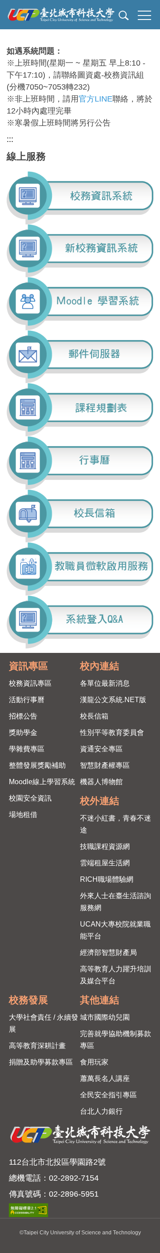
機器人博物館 (101, 782)
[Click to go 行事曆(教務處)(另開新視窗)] (80, 463)
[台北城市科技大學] (79, 15)
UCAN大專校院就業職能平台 (115, 930)
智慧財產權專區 (105, 765)
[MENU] (144, 15)
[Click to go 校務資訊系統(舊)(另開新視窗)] (80, 197)
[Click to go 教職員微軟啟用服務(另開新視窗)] (80, 569)
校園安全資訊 (30, 798)
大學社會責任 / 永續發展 (43, 1023)
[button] (122, 17)
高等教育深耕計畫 (37, 1045)
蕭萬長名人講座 (105, 1078)
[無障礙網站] (28, 1210)
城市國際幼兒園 (105, 1017)
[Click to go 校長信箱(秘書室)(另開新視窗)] (80, 516)
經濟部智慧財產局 (108, 952)
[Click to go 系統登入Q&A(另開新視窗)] (80, 622)
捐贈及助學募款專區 (41, 1062)
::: (10, 139)
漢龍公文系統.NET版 (113, 699)
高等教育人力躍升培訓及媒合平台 (115, 975)
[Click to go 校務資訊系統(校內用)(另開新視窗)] (80, 251)
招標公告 (23, 716)
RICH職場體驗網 (106, 879)
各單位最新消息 (105, 683)
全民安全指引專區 (108, 1095)
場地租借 (23, 814)
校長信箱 (94, 716)
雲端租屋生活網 (105, 863)
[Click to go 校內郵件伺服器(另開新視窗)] (80, 357)
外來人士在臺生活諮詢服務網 (115, 901)
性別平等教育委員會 (112, 732)
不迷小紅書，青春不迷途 (115, 824)
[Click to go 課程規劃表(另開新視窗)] (80, 409)
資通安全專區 (101, 749)
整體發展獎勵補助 (37, 765)
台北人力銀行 (101, 1111)
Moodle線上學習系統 (42, 782)
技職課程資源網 (105, 846)
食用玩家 (94, 1062)
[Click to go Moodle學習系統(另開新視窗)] (80, 303)
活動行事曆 (26, 699)
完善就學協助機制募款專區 (115, 1039)
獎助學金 (23, 732)
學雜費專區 (26, 749)
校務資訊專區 (30, 683)
